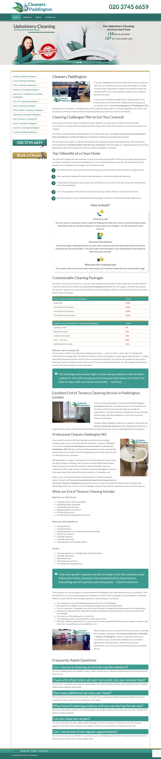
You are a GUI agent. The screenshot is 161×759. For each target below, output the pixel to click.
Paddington (40, 7)
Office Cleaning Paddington (25, 85)
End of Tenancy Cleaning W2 (25, 119)
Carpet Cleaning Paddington (25, 132)
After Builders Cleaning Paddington (28, 110)
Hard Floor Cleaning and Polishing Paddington (27, 95)
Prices (38, 17)
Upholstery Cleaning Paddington (27, 114)
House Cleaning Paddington (25, 123)
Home (16, 17)
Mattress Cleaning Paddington (26, 89)
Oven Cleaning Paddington (24, 81)
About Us (27, 17)
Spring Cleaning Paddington (25, 76)
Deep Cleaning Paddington (24, 105)
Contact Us (50, 17)
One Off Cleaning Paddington (25, 101)
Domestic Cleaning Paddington (26, 127)
